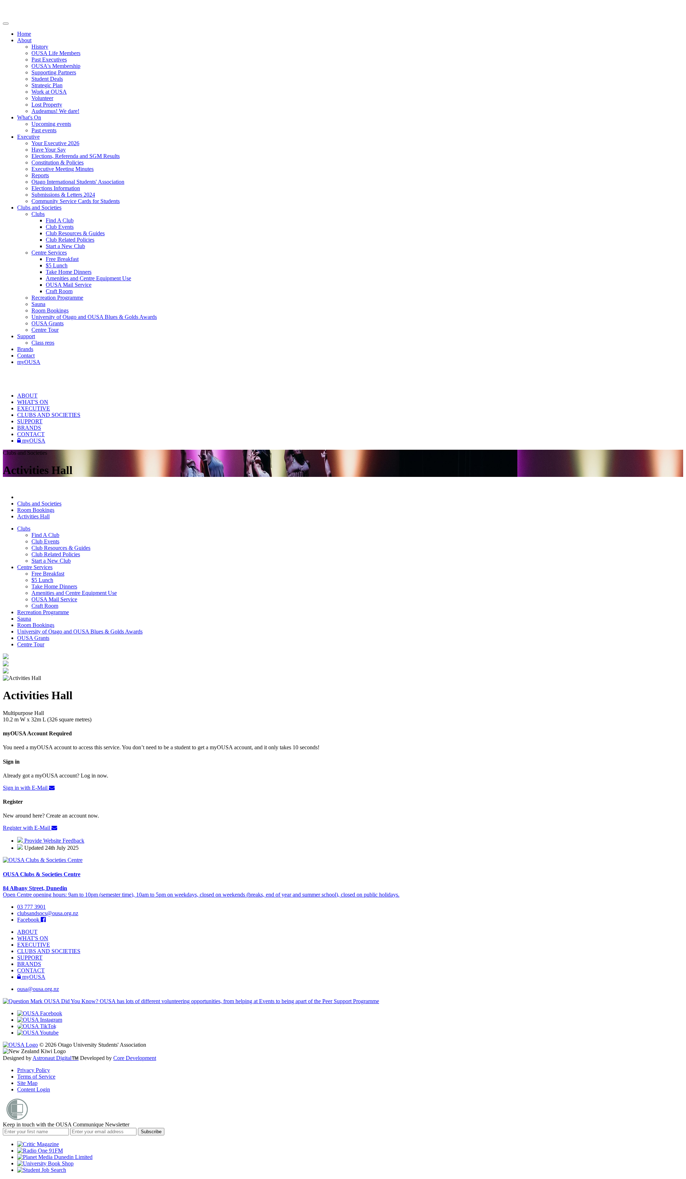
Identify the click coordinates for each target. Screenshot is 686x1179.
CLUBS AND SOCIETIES (48, 415)
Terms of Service (36, 1077)
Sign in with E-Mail (26, 788)
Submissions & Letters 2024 (63, 195)
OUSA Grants (47, 323)
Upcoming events (51, 124)
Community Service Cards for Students (75, 201)
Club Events (60, 227)
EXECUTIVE (33, 408)
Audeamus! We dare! (55, 111)
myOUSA (28, 362)
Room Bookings (50, 310)
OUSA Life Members (55, 53)
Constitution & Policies (57, 162)
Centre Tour (45, 330)
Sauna (38, 304)
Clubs (38, 214)
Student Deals (47, 79)
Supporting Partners (53, 72)
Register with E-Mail (27, 828)
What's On (29, 117)
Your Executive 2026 (55, 143)
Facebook (29, 920)
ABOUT (27, 396)
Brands (25, 349)
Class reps (42, 343)
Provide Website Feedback (53, 841)
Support (26, 336)
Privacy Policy (33, 1070)
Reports (40, 175)
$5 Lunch (57, 265)
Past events (43, 130)
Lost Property (46, 105)
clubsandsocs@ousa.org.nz (47, 913)
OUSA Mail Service (68, 285)
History (39, 47)
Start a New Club (65, 246)
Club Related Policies (70, 240)
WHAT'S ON (32, 402)
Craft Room (59, 291)
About (24, 40)
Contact (26, 355)
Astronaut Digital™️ (56, 1058)
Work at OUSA (49, 92)
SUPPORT (30, 421)
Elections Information (55, 188)
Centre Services (49, 253)
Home (24, 34)
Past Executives (49, 59)
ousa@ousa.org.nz (38, 989)
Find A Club (60, 220)
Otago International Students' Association (77, 182)
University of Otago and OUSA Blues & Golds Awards (94, 317)
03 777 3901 (31, 907)
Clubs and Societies (39, 207)
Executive (28, 137)
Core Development (134, 1058)
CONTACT (31, 434)
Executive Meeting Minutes (62, 169)
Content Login (33, 1089)
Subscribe (151, 1131)
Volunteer (42, 98)
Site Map (27, 1083)
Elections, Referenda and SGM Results (75, 156)
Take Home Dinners (68, 272)
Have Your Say (48, 150)
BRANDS (29, 428)
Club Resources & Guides (75, 233)
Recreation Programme (57, 298)
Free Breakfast (62, 259)
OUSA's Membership (55, 66)
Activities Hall (33, 516)
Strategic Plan (47, 85)
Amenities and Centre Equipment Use (88, 278)
